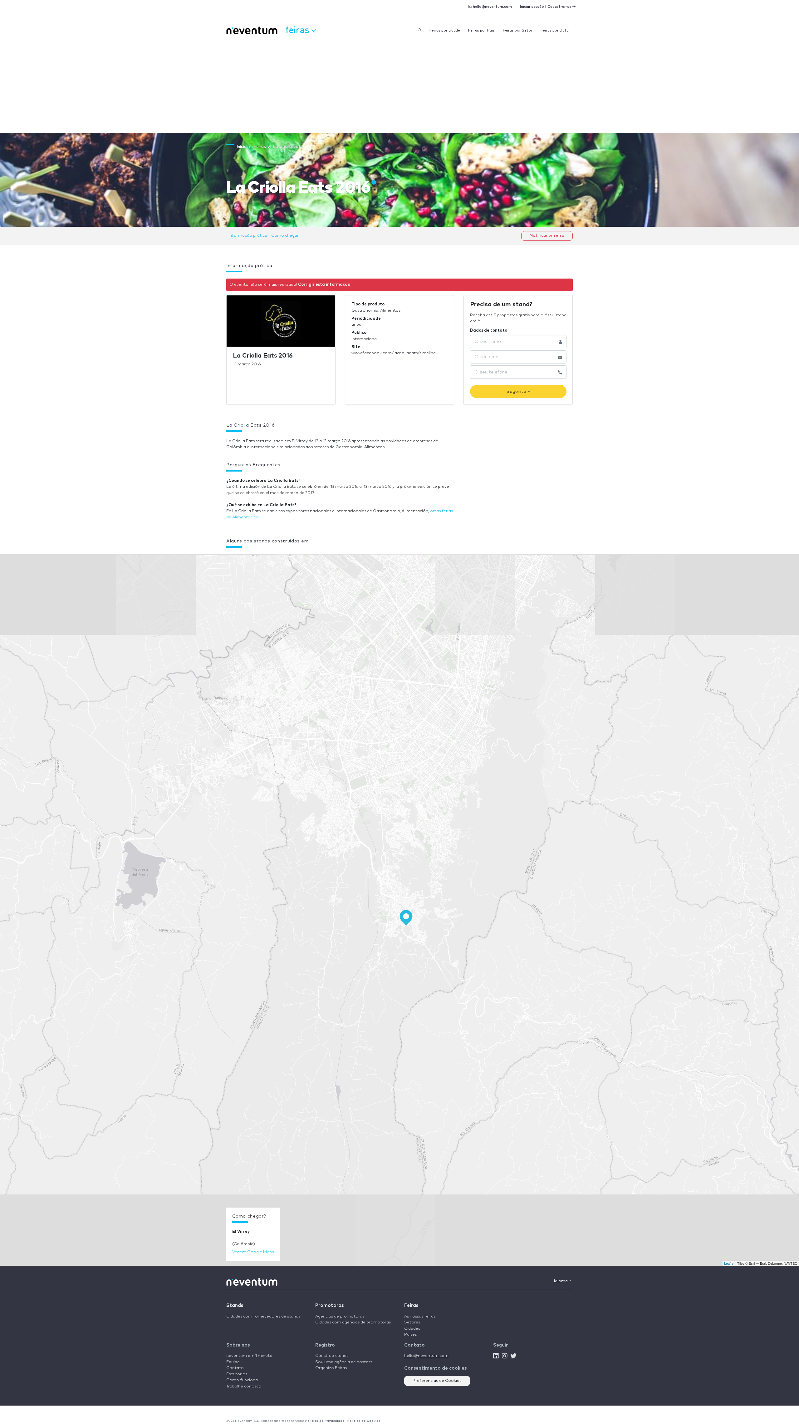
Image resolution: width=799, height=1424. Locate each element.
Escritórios (236, 1374)
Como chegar (285, 236)
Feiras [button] (298, 29)
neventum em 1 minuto (249, 1356)
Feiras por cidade (444, 30)
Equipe (233, 1362)
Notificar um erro (547, 236)
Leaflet (729, 1263)
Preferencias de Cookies (437, 1381)
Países (410, 1335)
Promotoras (329, 1305)
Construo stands (331, 1356)
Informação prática (247, 236)
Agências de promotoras (339, 1316)
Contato (235, 1368)
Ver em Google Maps (253, 1252)
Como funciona (242, 1380)
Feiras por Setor (517, 30)
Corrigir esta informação (324, 285)
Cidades (412, 1329)
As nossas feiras (419, 1316)
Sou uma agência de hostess (343, 1362)
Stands (234, 1305)
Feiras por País (481, 30)
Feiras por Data (555, 30)
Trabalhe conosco (243, 1386)
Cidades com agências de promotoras (353, 1322)
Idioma (561, 1281)
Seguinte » (518, 391)
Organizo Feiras (331, 1368)
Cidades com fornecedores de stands (263, 1316)
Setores (412, 1322)
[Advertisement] (399, 86)
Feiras (411, 1305)
